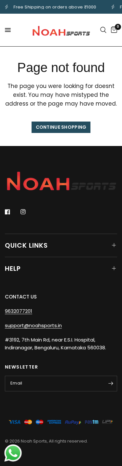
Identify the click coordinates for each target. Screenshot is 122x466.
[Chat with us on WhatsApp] (13, 453)
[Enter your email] (110, 383)
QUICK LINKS (26, 245)
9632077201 (18, 311)
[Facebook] (12, 212)
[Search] (103, 30)
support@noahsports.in (33, 325)
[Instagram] (27, 212)
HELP (13, 268)
